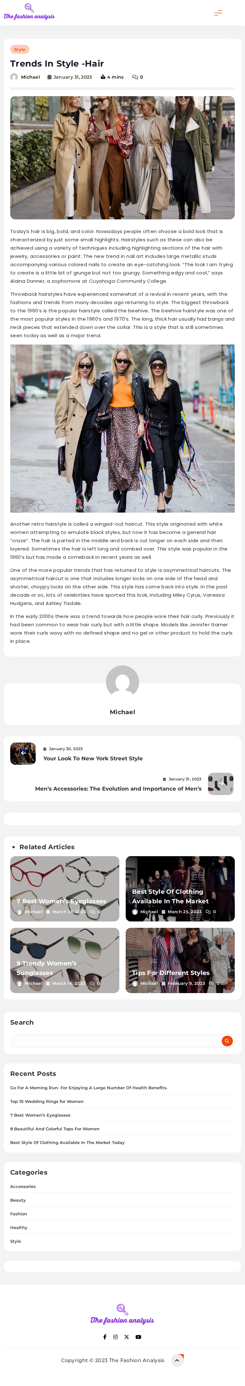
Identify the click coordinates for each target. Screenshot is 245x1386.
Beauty (18, 1200)
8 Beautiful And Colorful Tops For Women (55, 1128)
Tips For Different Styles (171, 973)
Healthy (18, 1227)
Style (20, 49)
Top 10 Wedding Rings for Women (47, 1101)
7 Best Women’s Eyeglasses (62, 901)
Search (22, 1022)
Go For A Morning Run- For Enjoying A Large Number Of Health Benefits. (88, 1087)
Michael (30, 77)
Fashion (18, 1213)
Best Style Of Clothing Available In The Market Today (170, 901)
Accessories (23, 1186)
